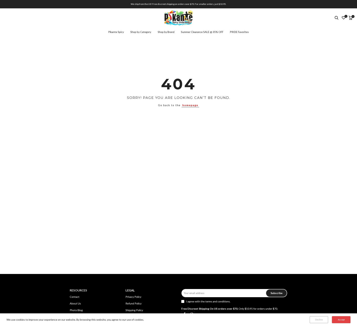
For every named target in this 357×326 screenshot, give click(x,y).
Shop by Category (140, 31)
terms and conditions (217, 301)
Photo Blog (76, 310)
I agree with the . (208, 301)
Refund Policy (133, 303)
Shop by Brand (166, 31)
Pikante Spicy (116, 31)
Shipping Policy (134, 310)
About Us (75, 303)
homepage (190, 105)
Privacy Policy (133, 296)
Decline (319, 319)
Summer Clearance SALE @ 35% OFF (202, 31)
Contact (74, 296)
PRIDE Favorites (239, 31)
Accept (341, 319)
